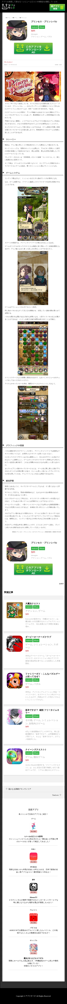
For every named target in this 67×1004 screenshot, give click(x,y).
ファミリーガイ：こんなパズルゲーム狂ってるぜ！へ (33, 687)
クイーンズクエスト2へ (33, 760)
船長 (62, 583)
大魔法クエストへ (33, 616)
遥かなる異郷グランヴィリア (19, 789)
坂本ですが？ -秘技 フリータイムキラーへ (33, 725)
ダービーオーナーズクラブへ (33, 650)
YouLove (55, 795)
